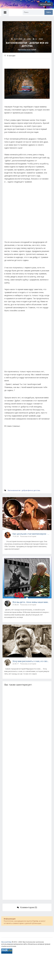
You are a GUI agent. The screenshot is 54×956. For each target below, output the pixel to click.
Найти (48, 12)
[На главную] (13, 4)
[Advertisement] (27, 213)
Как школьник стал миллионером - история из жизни (31, 534)
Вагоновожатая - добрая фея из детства (24, 490)
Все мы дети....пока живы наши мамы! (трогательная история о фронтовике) (31, 602)
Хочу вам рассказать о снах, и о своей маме (31, 661)
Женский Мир (6, 942)
